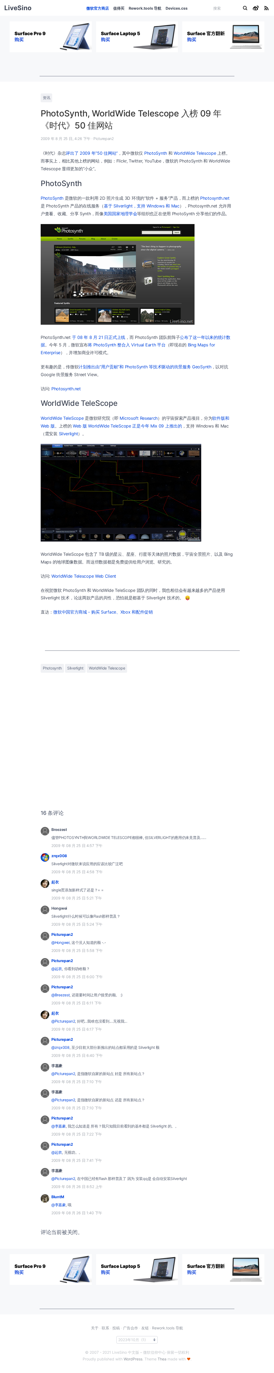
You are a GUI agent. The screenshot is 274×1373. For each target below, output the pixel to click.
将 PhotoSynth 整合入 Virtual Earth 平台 (126, 344)
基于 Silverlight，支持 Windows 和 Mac (142, 206)
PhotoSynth (155, 153)
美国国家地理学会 (120, 213)
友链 (145, 1328)
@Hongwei (60, 942)
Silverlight (68, 433)
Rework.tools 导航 (145, 8)
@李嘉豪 (58, 1126)
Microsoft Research (139, 418)
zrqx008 (59, 855)
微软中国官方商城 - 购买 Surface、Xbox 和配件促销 (103, 612)
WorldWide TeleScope (62, 418)
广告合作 (130, 1328)
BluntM (57, 1196)
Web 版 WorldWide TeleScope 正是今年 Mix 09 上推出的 (127, 426)
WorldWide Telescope (195, 153)
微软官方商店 (97, 8)
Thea (162, 1359)
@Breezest (60, 995)
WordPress (133, 1359)
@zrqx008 (60, 1047)
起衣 (55, 882)
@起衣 (56, 968)
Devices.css (177, 8)
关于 (94, 1328)
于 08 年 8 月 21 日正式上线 (98, 337)
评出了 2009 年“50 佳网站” (92, 153)
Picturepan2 (62, 934)
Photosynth (52, 668)
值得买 (118, 8)
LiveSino (18, 8)
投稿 (116, 1328)
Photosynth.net (215, 198)
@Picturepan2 (63, 1021)
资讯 (46, 97)
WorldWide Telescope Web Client (83, 576)
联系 (105, 1328)
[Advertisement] (137, 64)
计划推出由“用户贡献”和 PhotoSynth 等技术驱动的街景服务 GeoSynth (144, 366)
